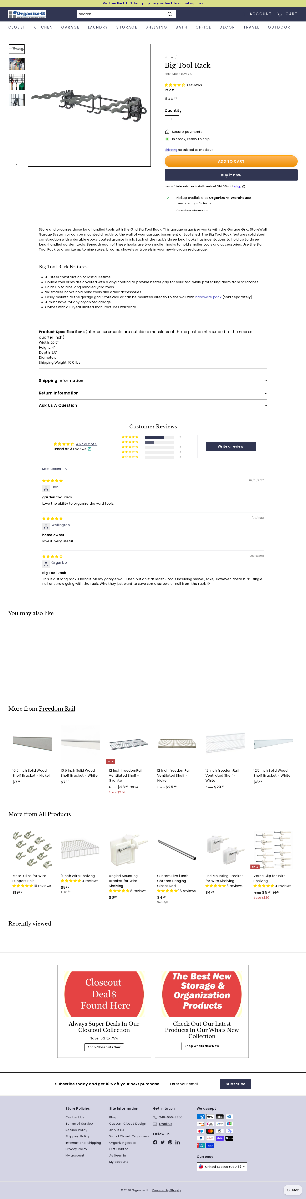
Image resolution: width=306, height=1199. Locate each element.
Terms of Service (79, 1123)
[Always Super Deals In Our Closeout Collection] (104, 994)
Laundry (98, 27)
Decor (227, 27)
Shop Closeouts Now (104, 1047)
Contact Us (75, 1117)
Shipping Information (61, 380)
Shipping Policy (78, 1136)
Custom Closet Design (127, 1123)
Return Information (59, 393)
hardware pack (208, 297)
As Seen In (117, 1155)
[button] (175, 85)
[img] (52, 480)
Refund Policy (76, 1130)
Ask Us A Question (58, 405)
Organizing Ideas (122, 1142)
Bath (181, 27)
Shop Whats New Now (202, 1046)
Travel (251, 27)
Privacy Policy (76, 1149)
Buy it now (231, 175)
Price (169, 89)
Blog (112, 1117)
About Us (116, 1130)
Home (169, 57)
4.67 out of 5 (86, 444)
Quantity (173, 110)
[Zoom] (89, 105)
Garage (70, 27)
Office (203, 27)
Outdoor (279, 27)
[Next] (16, 163)
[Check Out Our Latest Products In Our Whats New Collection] (202, 994)
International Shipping (83, 1142)
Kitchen (43, 27)
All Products (55, 814)
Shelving (156, 27)
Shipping (171, 150)
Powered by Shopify (166, 1190)
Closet (16, 27)
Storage (126, 27)
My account (75, 1155)
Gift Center (118, 1149)
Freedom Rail (57, 709)
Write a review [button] (231, 446)
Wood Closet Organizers (129, 1136)
